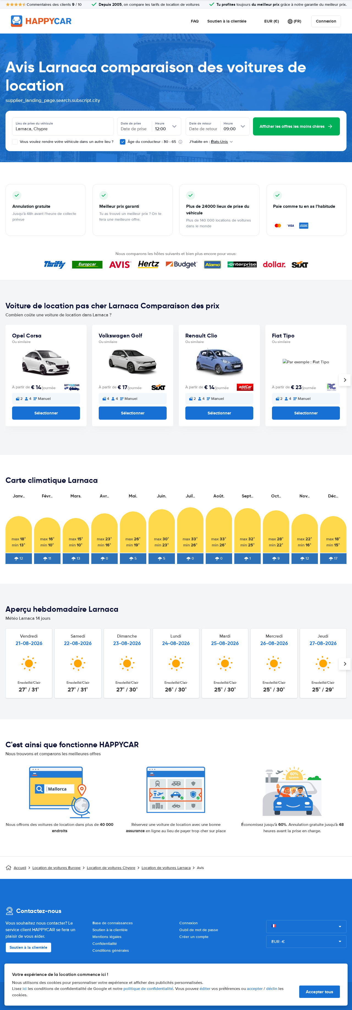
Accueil (20, 867)
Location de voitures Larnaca (166, 867)
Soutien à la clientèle (226, 21)
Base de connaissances (112, 923)
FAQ (195, 21)
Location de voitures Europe (56, 867)
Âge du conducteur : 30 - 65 (152, 141)
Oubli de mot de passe (198, 930)
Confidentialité (104, 943)
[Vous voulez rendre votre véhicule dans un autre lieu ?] (15, 142)
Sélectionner (46, 413)
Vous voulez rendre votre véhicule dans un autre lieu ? (66, 141)
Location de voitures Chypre (111, 867)
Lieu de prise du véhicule (34, 123)
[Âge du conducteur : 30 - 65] (122, 142)
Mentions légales (107, 936)
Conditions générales (110, 950)
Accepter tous (319, 992)
